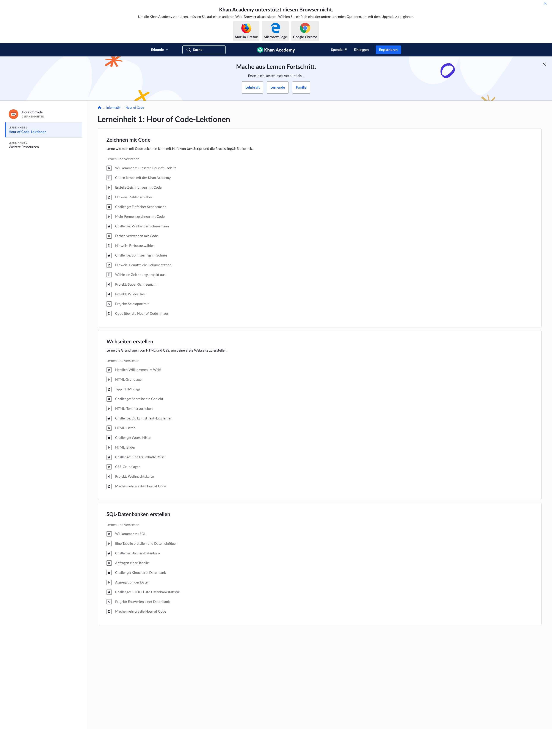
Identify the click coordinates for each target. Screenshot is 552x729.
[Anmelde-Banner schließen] (544, 64)
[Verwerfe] (545, 3)
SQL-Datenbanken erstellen (138, 514)
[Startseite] (99, 108)
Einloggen (361, 50)
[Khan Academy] (276, 49)
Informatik (113, 107)
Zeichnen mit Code (129, 140)
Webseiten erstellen (130, 341)
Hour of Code (134, 107)
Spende (337, 50)
